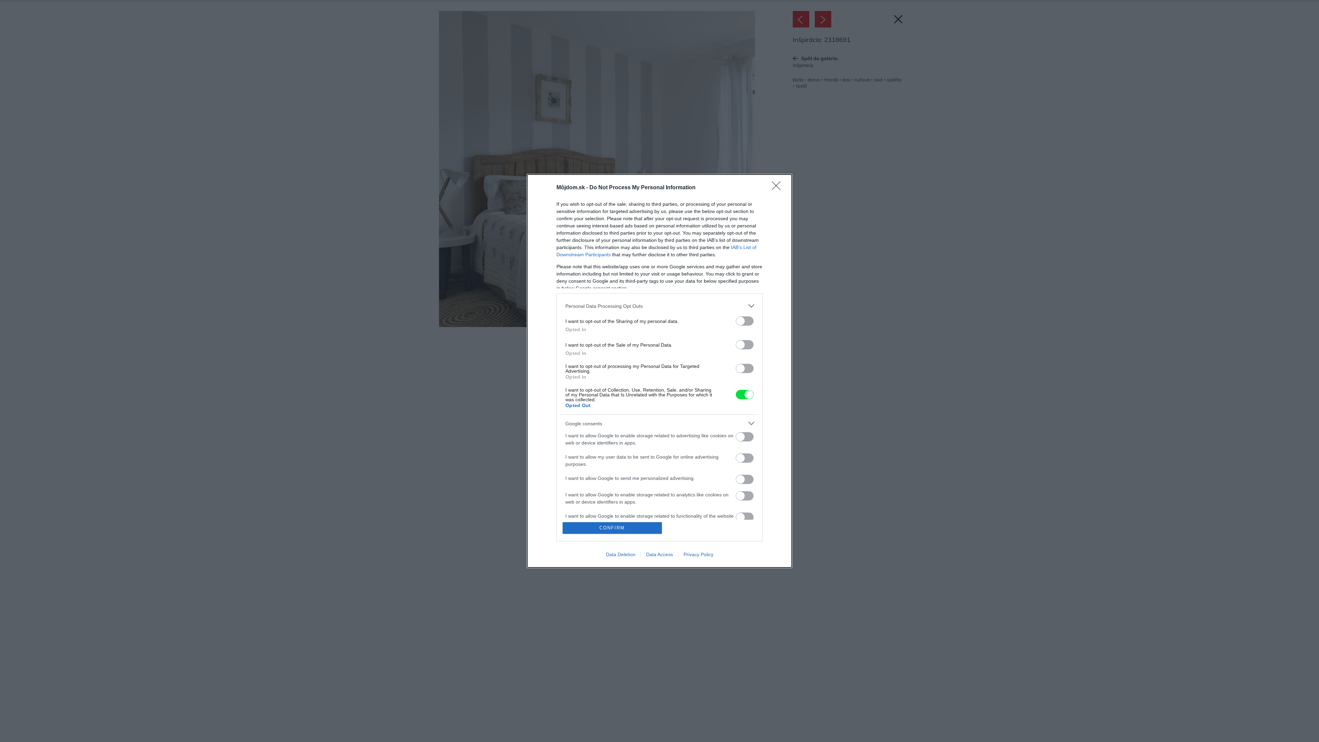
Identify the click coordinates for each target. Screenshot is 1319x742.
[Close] (778, 187)
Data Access (659, 554)
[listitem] (659, 306)
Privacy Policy (698, 554)
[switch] (745, 321)
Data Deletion (620, 554)
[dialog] (659, 371)
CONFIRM (612, 527)
